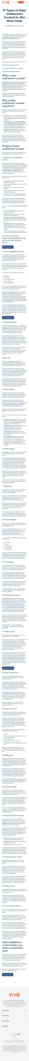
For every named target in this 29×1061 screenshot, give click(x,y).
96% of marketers (18, 266)
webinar (13, 492)
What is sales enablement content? (10, 65)
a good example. (6, 664)
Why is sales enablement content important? (13, 68)
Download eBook (8, 247)
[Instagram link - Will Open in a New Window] (14, 1036)
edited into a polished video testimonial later (13, 658)
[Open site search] (4, 7)
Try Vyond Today (8, 974)
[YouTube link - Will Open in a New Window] (18, 1034)
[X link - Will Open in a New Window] (10, 1034)
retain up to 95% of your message (16, 607)
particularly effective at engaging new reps (12, 170)
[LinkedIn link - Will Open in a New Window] (13, 1034)
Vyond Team (10, 25)
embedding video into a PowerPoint (15, 404)
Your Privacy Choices (9, 1042)
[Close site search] (26, 7)
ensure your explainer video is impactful (13, 305)
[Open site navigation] (26, 2)
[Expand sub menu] (26, 1010)
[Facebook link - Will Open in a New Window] (16, 1034)
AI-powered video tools (9, 226)
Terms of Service (6, 1040)
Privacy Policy (14, 1040)
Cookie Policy (21, 1040)
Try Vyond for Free (8, 317)
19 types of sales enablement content (11, 71)
